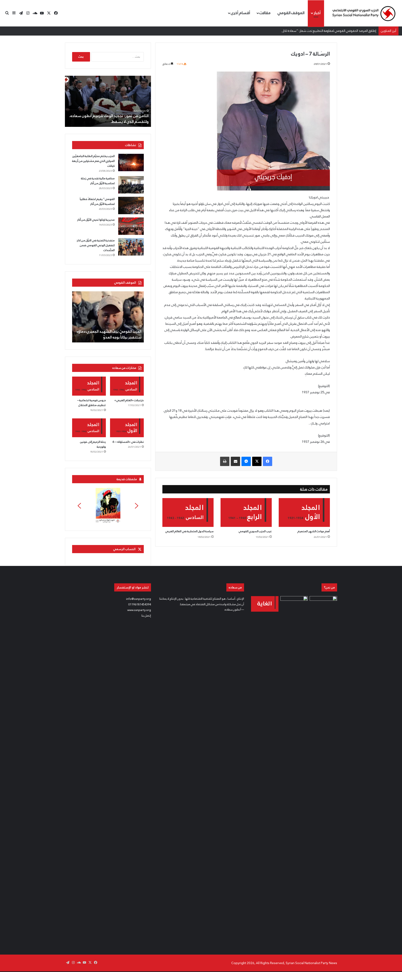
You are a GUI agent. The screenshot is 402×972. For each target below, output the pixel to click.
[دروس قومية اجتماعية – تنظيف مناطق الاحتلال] (89, 386)
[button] (108, 506)
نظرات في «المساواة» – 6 (128, 441)
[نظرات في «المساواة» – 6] (127, 427)
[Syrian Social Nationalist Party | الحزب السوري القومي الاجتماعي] (364, 13)
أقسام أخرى (240, 12)
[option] (108, 101)
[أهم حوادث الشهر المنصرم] (304, 512)
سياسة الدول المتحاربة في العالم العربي (189, 531)
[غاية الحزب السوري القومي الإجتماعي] (264, 604)
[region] (108, 506)
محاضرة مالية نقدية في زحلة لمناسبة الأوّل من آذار (98, 181)
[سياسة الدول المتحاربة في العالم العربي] (188, 512)
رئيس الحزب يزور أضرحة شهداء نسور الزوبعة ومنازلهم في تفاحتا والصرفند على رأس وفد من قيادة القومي (111, 115)
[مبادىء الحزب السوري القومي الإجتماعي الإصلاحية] (323, 770)
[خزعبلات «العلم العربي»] (127, 386)
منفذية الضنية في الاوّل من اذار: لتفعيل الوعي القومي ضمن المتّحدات (95, 245)
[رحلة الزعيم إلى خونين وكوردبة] (89, 427)
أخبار (317, 12)
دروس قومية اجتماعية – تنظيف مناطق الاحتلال (91, 403)
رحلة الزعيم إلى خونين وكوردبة (93, 444)
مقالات (265, 12)
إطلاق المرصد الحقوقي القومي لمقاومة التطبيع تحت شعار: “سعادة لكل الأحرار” (324, 30)
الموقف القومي (291, 12)
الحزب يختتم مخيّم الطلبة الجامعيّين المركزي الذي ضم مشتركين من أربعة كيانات (93, 161)
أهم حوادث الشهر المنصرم (314, 531)
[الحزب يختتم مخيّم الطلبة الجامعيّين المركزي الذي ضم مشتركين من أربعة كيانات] (131, 162)
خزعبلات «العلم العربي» (129, 400)
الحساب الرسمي (124, 549)
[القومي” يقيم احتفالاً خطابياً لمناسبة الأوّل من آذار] (131, 205)
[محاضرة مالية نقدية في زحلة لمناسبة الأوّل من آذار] (131, 185)
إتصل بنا (146, 615)
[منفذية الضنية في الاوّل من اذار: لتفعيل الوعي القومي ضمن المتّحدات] (131, 247)
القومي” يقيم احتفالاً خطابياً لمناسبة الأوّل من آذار (97, 202)
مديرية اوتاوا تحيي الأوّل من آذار (96, 219)
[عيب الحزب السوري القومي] (246, 512)
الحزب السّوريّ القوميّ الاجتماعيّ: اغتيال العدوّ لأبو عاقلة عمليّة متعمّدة (110, 334)
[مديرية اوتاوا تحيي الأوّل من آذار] (131, 226)
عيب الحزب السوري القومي (255, 531)
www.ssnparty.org (139, 610)
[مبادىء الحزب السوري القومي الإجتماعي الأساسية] (294, 770)
